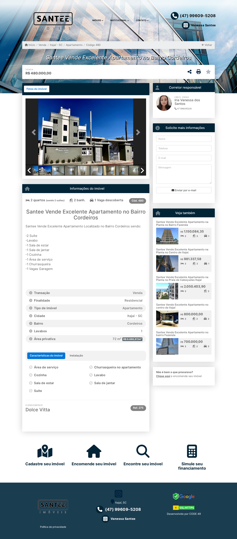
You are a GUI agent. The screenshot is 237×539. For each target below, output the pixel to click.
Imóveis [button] (96, 20)
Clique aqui (163, 376)
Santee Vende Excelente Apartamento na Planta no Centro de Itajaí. (182, 251)
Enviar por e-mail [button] (185, 190)
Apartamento (74, 45)
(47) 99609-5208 (198, 15)
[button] (35, 132)
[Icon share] (118, 493)
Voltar (208, 45)
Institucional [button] (118, 20)
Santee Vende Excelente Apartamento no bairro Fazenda (182, 334)
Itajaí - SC (56, 45)
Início (31, 45)
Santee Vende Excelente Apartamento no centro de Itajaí (182, 306)
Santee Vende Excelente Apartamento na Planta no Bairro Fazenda (182, 223)
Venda (42, 45)
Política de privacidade (53, 526)
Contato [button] (141, 20)
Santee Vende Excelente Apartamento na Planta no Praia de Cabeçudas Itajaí (182, 278)
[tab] (36, 89)
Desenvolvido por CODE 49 (184, 513)
